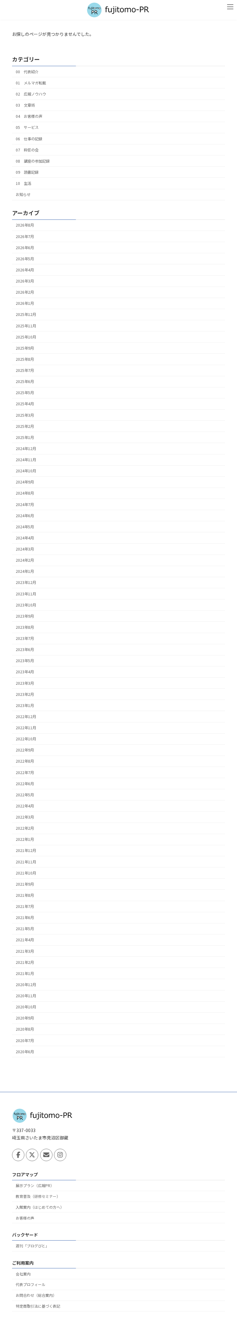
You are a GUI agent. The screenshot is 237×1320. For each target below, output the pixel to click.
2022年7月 (25, 772)
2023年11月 (26, 593)
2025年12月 (26, 314)
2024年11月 (26, 459)
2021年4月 (25, 940)
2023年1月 (25, 705)
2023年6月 (25, 649)
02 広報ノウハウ (31, 94)
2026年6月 (25, 247)
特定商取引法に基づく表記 (38, 1305)
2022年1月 (25, 839)
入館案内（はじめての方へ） (40, 1207)
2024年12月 (26, 448)
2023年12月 (26, 582)
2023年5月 (25, 660)
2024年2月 (25, 560)
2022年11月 (26, 727)
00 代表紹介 (27, 72)
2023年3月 (25, 683)
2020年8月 (25, 1029)
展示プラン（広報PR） (35, 1185)
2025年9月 (25, 348)
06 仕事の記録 (29, 138)
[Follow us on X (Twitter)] (32, 1155)
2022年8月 (25, 761)
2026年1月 (25, 303)
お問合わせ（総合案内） (36, 1295)
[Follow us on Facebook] (18, 1155)
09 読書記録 (27, 172)
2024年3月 (25, 549)
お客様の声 (25, 1217)
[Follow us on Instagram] (60, 1155)
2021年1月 (25, 973)
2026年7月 (25, 236)
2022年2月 (25, 828)
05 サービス (27, 127)
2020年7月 (25, 1040)
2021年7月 (25, 906)
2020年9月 (25, 1018)
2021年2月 (25, 962)
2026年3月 (25, 281)
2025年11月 (26, 325)
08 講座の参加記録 (33, 161)
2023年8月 (25, 627)
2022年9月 (25, 750)
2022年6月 (25, 783)
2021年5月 (25, 928)
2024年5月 (25, 527)
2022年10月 (26, 739)
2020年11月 (26, 996)
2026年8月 (25, 225)
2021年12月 (26, 850)
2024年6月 (25, 515)
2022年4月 (25, 806)
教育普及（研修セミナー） (38, 1196)
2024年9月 (25, 482)
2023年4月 (25, 672)
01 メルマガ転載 (31, 83)
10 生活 (23, 183)
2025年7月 (25, 370)
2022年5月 (25, 795)
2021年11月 (26, 861)
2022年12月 (26, 716)
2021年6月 (25, 917)
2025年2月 (25, 426)
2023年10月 (26, 605)
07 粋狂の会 (27, 149)
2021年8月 (25, 895)
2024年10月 (26, 471)
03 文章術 (25, 105)
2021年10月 (26, 873)
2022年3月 (25, 817)
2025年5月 (25, 392)
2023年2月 (25, 694)
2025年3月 (25, 415)
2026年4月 (25, 270)
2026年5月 (25, 259)
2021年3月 (25, 951)
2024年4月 (25, 538)
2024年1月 (25, 571)
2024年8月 (25, 493)
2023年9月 (25, 616)
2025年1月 (25, 437)
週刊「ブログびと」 (32, 1245)
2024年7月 (25, 504)
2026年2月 (25, 292)
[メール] (46, 1155)
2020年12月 (26, 984)
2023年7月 (25, 638)
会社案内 (23, 1273)
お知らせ (23, 194)
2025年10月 (26, 337)
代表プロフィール (30, 1284)
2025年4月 (25, 404)
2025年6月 (25, 381)
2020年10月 (26, 1007)
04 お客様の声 (29, 116)
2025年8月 (25, 359)
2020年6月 (25, 1051)
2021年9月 (25, 884)
